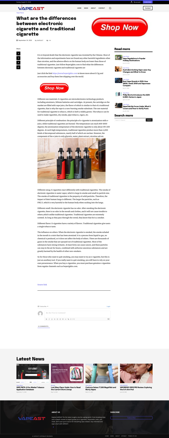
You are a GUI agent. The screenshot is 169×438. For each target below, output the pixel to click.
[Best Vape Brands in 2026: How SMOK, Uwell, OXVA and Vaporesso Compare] (118, 80)
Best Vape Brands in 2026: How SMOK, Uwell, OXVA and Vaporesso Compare (136, 84)
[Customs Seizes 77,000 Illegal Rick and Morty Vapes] (101, 373)
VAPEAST (40, 40)
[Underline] (52, 319)
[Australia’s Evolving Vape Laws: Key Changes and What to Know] (118, 69)
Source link (42, 285)
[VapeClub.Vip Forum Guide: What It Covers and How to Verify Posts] (118, 105)
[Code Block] (65, 319)
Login (108, 306)
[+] (74, 319)
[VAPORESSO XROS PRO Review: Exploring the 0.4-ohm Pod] (136, 373)
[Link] (68, 319)
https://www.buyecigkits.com (64, 73)
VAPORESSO (124, 385)
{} (71, 319)
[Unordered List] (60, 319)
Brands (53, 385)
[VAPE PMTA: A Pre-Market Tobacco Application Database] (32, 373)
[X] (18, 58)
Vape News (20, 13)
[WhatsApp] (18, 67)
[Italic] (49, 319)
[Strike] (54, 319)
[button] (110, 8)
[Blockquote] (63, 319)
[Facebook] (18, 53)
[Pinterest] (18, 63)
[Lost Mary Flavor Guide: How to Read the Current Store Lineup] (67, 373)
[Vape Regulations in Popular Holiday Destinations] (118, 57)
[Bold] (46, 319)
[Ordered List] (57, 319)
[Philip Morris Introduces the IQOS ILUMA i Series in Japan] (118, 94)
